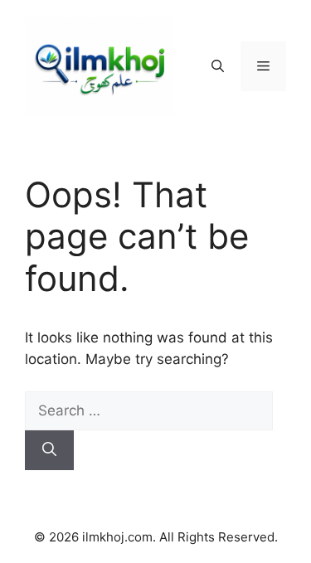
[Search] (49, 450)
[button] (218, 66)
